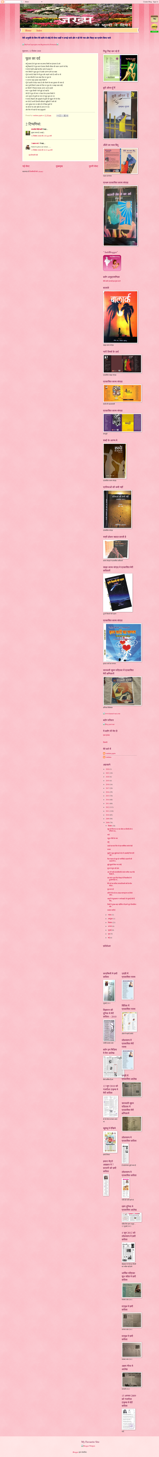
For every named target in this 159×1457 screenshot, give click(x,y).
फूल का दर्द (110, 889)
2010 (108, 815)
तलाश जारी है (111, 910)
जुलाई (110, 930)
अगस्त (110, 926)
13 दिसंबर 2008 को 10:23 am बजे (41, 150)
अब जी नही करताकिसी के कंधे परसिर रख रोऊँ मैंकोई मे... (121, 873)
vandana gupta (111, 753)
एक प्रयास (106, 735)
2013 (108, 803)
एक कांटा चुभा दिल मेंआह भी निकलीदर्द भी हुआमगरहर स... (119, 878)
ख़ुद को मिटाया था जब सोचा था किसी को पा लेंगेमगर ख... (120, 830)
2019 (108, 780)
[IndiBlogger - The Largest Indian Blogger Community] (112, 270)
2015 (108, 796)
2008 (108, 822)
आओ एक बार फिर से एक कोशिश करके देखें (119, 846)
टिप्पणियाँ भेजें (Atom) (36, 171)
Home (28, 30)
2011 (108, 811)
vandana (108, 757)
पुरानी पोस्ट (93, 166)
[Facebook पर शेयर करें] (65, 115)
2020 (108, 777)
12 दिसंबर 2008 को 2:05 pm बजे (41, 136)
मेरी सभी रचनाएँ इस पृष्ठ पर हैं (111, 281)
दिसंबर (110, 826)
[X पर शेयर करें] (62, 115)
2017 (108, 788)
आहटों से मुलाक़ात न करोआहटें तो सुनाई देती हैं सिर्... (121, 899)
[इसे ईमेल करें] (58, 115)
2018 (108, 784)
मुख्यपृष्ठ (59, 166)
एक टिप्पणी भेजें (33, 155)
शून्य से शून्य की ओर (113, 868)
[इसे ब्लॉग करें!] (60, 115)
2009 (108, 818)
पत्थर (109, 849)
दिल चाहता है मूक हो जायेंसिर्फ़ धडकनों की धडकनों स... (119, 860)
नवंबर (110, 915)
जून (109, 934)
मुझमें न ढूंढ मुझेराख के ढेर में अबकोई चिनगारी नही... (120, 854)
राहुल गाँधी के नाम (112, 838)
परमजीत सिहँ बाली (36, 129)
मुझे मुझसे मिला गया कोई (114, 864)
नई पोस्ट (26, 166)
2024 (108, 769)
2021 (108, 773)
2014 (108, 799)
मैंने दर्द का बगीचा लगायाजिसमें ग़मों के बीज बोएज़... (119, 884)
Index (39, 30)
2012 (108, 807)
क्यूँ (108, 842)
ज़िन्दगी (105, 742)
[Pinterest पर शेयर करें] (67, 115)
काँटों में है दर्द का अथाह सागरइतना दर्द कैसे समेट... (119, 894)
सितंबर (110, 922)
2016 (108, 792)
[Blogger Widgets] (88, 1446)
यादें (108, 834)
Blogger (75, 1452)
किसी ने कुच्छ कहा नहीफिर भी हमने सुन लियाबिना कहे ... (121, 905)
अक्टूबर (110, 918)
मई (109, 937)
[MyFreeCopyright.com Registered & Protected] (39, 44)
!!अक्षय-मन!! (35, 143)
